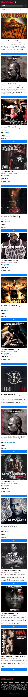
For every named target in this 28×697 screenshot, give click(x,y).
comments (13, 11)
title (16, 11)
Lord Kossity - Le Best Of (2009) (9, 526)
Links (5, 682)
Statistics (11, 682)
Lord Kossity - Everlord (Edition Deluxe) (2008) (13, 437)
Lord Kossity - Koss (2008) (7, 171)
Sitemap (22, 682)
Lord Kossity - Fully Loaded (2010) (9, 127)
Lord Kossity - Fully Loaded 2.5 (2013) (11, 349)
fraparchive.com (4, 684)
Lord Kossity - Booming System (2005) (11, 570)
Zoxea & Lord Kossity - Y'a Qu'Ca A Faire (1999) (13, 656)
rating (7, 11)
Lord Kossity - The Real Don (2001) (10, 260)
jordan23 (15, 572)
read (9, 11)
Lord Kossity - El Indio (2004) (8, 394)
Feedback (17, 682)
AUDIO (2, 42)
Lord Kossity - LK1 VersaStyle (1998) (10, 216)
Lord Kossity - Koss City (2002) (9, 305)
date (4, 11)
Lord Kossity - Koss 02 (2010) (8, 481)
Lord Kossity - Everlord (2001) (8, 84)
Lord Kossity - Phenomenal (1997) (9, 41)
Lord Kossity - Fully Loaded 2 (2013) (10, 613)
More (14, 53)
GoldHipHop (14, 695)
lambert (15, 528)
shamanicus (16, 173)
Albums (5, 42)
